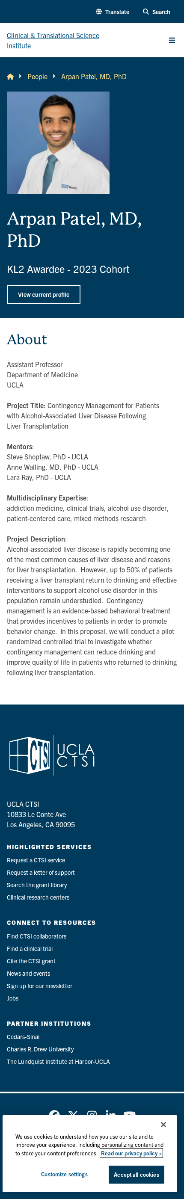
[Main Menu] (172, 40)
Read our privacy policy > (131, 1153)
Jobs (12, 998)
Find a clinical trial (30, 948)
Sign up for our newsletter (39, 985)
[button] (112, 12)
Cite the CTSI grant (31, 961)
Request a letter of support (41, 872)
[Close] (163, 1124)
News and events (28, 973)
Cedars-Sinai (23, 1036)
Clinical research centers (38, 897)
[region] (90, 1153)
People (37, 76)
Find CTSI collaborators (36, 936)
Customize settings (64, 1174)
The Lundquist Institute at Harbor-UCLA (58, 1061)
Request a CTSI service (36, 860)
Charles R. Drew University (40, 1049)
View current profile (43, 294)
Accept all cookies (136, 1174)
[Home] (10, 76)
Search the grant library (37, 884)
